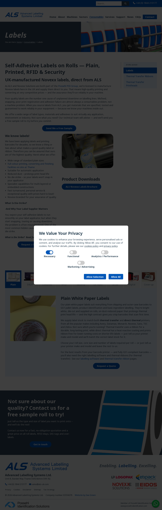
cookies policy (91, 246)
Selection (95, 276)
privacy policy (111, 246)
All (116, 276)
